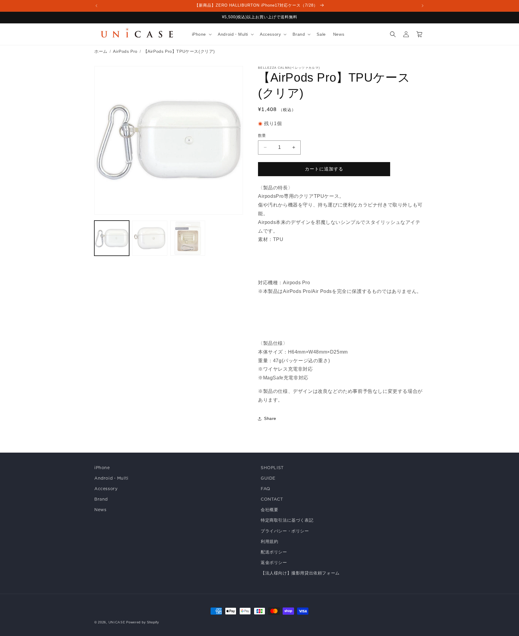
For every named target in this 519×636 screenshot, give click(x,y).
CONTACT (272, 499)
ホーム (101, 51)
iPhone (102, 468)
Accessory (105, 489)
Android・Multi (111, 478)
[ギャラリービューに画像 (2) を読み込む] (149, 238)
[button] (201, 34)
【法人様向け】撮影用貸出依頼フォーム (300, 573)
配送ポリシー (274, 552)
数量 (262, 135)
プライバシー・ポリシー (285, 531)
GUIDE (268, 478)
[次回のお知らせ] (422, 5)
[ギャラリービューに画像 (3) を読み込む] (187, 238)
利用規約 (269, 541)
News (100, 510)
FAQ (265, 489)
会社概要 (269, 510)
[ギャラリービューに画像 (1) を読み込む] (111, 238)
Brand (101, 499)
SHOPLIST (272, 468)
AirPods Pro (125, 51)
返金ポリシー (274, 562)
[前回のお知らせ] (96, 5)
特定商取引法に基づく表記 (287, 520)
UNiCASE (116, 622)
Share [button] (270, 418)
